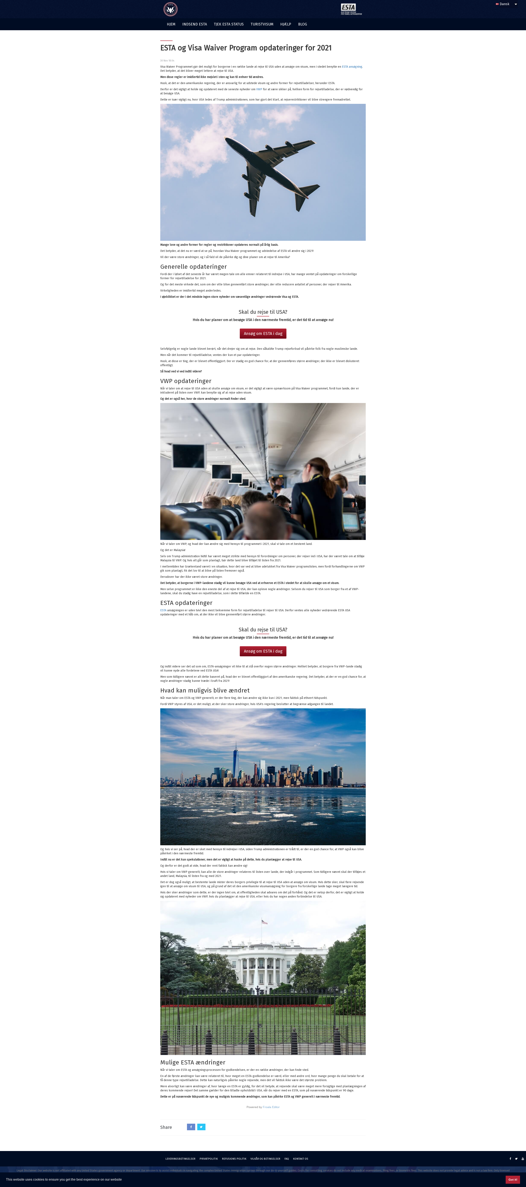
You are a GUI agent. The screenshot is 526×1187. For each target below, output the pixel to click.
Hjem (171, 24)
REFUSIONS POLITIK (234, 1158)
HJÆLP (285, 24)
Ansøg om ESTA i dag (263, 333)
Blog (302, 24)
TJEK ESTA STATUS (229, 24)
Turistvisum (262, 24)
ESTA (163, 610)
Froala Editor (271, 1107)
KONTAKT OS (300, 1158)
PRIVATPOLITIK (209, 1158)
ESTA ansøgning (352, 66)
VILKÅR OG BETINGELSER (265, 1158)
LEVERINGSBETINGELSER (180, 1158)
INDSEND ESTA (194, 24)
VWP (259, 89)
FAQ (286, 1158)
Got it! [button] (513, 1179)
